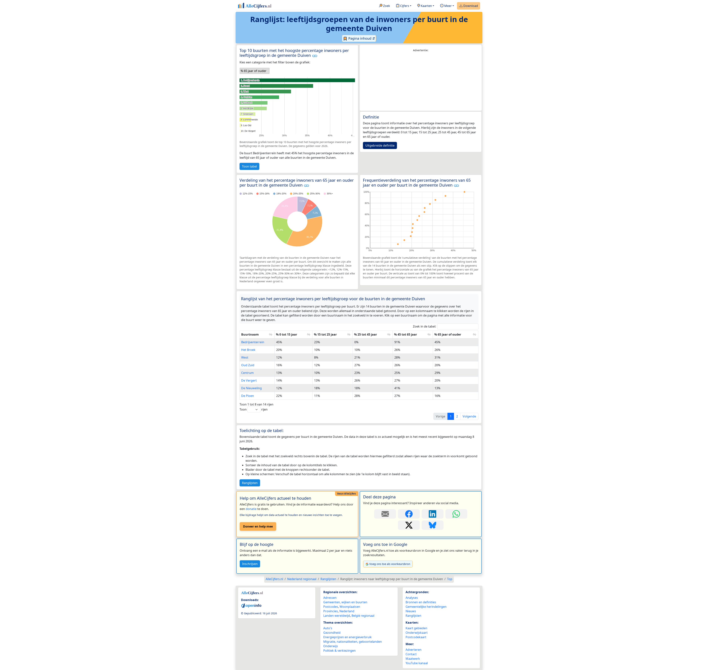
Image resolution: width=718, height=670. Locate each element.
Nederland (346, 611)
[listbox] (254, 71)
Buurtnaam (250, 334)
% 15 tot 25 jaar (325, 334)
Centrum (247, 373)
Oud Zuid (247, 365)
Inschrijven (250, 564)
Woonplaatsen (350, 607)
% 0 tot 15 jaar (286, 334)
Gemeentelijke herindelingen (426, 607)
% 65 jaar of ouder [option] (253, 71)
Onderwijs (330, 646)
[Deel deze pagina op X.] (409, 525)
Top (449, 579)
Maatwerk (413, 659)
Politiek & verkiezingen (339, 651)
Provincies (330, 611)
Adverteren (413, 650)
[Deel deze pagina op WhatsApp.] (456, 514)
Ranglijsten (250, 483)
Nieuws (411, 611)
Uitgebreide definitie (380, 145)
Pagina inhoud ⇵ (361, 38)
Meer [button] (448, 6)
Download (470, 6)
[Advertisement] (421, 81)
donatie (251, 509)
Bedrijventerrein (252, 342)
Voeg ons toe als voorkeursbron (389, 564)
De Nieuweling (251, 388)
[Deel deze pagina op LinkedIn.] (433, 514)
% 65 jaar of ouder (447, 334)
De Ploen (247, 396)
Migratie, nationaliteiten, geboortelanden (352, 642)
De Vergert (249, 380)
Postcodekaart (416, 637)
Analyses (412, 598)
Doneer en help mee (258, 526)
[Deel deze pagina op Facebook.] (409, 514)
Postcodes (330, 607)
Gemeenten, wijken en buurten (345, 602)
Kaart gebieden (416, 628)
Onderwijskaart (417, 633)
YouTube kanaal (417, 663)
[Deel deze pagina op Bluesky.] (433, 525)
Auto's (327, 628)
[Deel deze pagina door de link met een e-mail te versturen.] (385, 514)
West (244, 357)
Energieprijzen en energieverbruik (347, 637)
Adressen (330, 598)
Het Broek (248, 350)
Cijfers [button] (404, 6)
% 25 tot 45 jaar (365, 334)
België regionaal (363, 616)
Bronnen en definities (421, 602)
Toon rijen (254, 409)
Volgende (469, 416)
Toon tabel (249, 166)
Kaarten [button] (426, 6)
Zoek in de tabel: (424, 326)
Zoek (386, 6)
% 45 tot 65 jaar (405, 334)
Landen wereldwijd (336, 616)
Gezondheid (331, 633)
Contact (411, 654)
